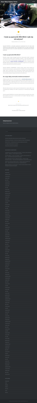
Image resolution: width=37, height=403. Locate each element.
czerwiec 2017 (7, 351)
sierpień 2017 (7, 347)
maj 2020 (6, 285)
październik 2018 (7, 321)
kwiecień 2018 (7, 332)
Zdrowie (6, 392)
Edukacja (6, 384)
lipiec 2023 (6, 221)
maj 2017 (6, 353)
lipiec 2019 (6, 304)
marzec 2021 (7, 272)
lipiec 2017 (6, 349)
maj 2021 (6, 270)
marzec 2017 (7, 357)
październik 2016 (7, 366)
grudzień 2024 (7, 191)
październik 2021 (7, 261)
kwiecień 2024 (7, 204)
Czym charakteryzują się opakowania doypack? (15, 156)
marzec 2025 (7, 185)
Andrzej (16, 41)
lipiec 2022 (6, 244)
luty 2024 (6, 208)
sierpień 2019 (7, 302)
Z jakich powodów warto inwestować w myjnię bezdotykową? (17, 162)
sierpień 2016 (7, 370)
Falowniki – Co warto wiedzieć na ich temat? (15, 153)
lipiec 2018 (6, 327)
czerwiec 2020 (7, 283)
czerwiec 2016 (7, 374)
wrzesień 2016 (7, 368)
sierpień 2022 (7, 242)
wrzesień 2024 (7, 195)
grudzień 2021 (7, 257)
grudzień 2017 (7, 340)
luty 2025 (6, 187)
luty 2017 (6, 359)
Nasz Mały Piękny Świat (9, 2)
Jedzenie (6, 386)
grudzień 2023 (7, 212)
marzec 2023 (7, 229)
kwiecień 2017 (7, 355)
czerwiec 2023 (7, 223)
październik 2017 (7, 344)
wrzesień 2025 (7, 176)
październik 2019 (7, 298)
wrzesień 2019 (7, 300)
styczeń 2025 (7, 189)
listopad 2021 (7, 259)
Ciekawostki (18, 34)
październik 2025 (7, 174)
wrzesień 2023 (7, 217)
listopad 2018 (7, 319)
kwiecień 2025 (7, 183)
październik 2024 (7, 193)
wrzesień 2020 (7, 278)
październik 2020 (7, 276)
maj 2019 (6, 308)
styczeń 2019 (7, 315)
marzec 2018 (7, 334)
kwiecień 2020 (7, 287)
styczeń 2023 (7, 232)
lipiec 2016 (6, 372)
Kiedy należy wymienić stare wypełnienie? (11, 145)
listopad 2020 (7, 274)
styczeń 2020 (7, 293)
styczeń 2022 (7, 255)
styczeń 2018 (7, 338)
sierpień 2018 (7, 325)
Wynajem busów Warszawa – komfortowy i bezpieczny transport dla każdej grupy (17, 140)
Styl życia (6, 388)
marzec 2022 (7, 251)
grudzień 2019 (7, 295)
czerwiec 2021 (7, 268)
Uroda (6, 390)
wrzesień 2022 (7, 240)
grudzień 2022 (7, 234)
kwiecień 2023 (7, 227)
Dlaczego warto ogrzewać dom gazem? (11, 165)
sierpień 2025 (7, 178)
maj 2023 (6, 225)
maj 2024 (6, 202)
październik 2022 (7, 238)
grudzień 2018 (7, 317)
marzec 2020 (7, 289)
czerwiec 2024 (7, 200)
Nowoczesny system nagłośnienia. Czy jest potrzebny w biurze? (22, 159)
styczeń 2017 (7, 361)
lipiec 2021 (6, 266)
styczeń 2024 (7, 210)
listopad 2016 (7, 364)
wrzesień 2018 (7, 323)
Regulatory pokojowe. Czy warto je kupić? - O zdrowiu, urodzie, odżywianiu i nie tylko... (18, 164)
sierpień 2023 (7, 219)
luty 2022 (6, 253)
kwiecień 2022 (7, 249)
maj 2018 (6, 330)
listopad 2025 (7, 172)
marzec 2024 (7, 206)
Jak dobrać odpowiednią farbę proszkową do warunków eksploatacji (15, 138)
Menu (34, 1)
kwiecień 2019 (7, 310)
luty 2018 (6, 336)
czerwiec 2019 (7, 306)
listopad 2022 (7, 236)
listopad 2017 (7, 342)
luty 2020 (6, 291)
